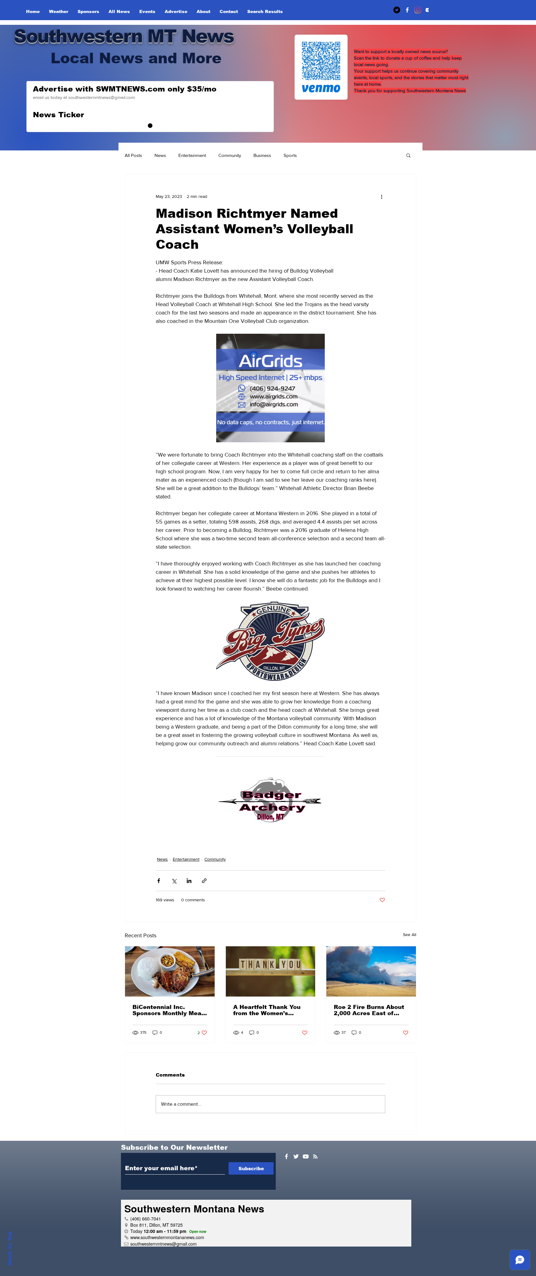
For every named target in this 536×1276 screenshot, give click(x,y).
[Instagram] (417, 10)
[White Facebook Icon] (286, 1156)
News (160, 155)
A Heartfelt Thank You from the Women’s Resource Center (267, 1010)
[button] (408, 155)
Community (229, 155)
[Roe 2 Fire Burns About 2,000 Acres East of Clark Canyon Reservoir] (371, 971)
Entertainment (192, 155)
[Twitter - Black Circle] (396, 10)
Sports (290, 155)
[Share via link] (204, 881)
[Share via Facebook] (159, 881)
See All (409, 934)
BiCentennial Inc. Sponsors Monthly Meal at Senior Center (167, 1010)
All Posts (133, 155)
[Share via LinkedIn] (189, 881)
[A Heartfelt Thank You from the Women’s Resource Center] (270, 971)
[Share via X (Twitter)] (174, 881)
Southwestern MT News (124, 36)
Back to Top (10, 1248)
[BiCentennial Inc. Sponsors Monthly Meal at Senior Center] (170, 971)
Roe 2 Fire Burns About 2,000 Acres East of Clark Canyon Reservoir (370, 1010)
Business (262, 155)
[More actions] (381, 196)
